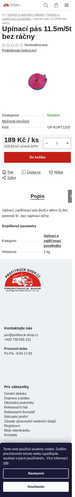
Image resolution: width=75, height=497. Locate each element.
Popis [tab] (37, 196)
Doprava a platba (17, 398)
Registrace (12, 426)
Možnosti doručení (15, 121)
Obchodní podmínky (19, 403)
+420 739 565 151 (17, 339)
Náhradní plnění (16, 416)
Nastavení (36, 473)
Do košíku (38, 157)
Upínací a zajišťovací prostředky (52, 241)
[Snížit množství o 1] (47, 143)
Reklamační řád (16, 407)
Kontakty (10, 435)
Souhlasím (36, 486)
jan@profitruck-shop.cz (21, 335)
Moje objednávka (17, 430)
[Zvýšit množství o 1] (67, 143)
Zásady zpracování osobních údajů (30, 421)
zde (6, 463)
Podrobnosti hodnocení (19, 50)
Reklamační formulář (19, 412)
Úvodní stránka (15, 393)
